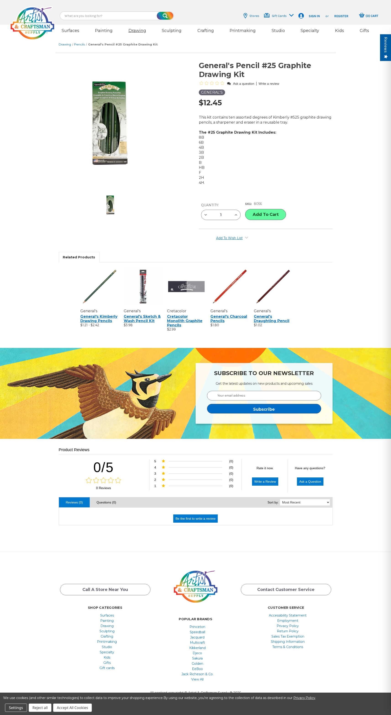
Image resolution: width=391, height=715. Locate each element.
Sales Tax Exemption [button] (287, 636)
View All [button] (197, 679)
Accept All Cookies (72, 707)
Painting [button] (104, 30)
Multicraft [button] (197, 643)
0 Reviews (103, 488)
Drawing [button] (137, 30)
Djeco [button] (197, 653)
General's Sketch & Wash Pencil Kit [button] (142, 318)
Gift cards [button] (107, 668)
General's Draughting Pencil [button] (271, 318)
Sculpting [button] (171, 30)
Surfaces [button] (70, 30)
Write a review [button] (269, 83)
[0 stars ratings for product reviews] (103, 480)
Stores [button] (254, 16)
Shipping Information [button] (288, 642)
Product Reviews (74, 450)
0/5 (103, 467)
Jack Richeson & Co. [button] (197, 674)
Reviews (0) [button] (74, 502)
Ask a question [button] (243, 83)
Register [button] (341, 16)
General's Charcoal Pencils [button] (228, 318)
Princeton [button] (197, 627)
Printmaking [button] (243, 30)
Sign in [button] (314, 16)
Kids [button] (339, 30)
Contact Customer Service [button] (286, 589)
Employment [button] (287, 621)
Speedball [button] (197, 632)
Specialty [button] (310, 30)
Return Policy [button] (288, 631)
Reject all (40, 707)
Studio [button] (278, 30)
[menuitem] (107, 615)
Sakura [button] (197, 658)
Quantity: (210, 205)
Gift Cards (279, 16)
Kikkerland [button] (197, 648)
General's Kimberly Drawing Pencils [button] (99, 318)
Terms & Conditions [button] (287, 647)
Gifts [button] (364, 30)
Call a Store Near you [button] (105, 589)
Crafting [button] (205, 30)
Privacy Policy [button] (288, 626)
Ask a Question (310, 481)
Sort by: (273, 502)
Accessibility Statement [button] (288, 615)
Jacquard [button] (197, 637)
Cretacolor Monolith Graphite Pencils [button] (184, 320)
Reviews (386, 45)
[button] (32, 19)
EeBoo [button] (197, 669)
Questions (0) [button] (106, 502)
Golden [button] (197, 664)
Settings (16, 707)
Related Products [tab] (79, 257)
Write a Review (265, 481)
